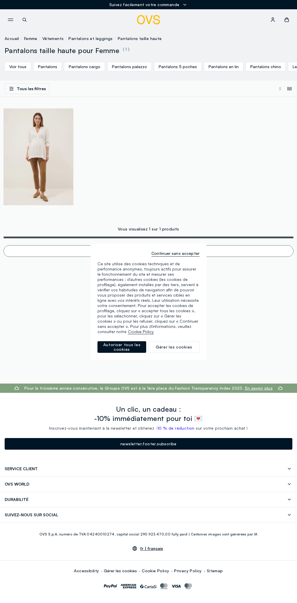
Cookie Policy (155, 570)
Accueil (12, 38)
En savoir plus (259, 388)
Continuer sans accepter (175, 253)
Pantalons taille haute (140, 38)
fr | (151, 548)
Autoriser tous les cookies (122, 347)
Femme (30, 38)
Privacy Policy (188, 570)
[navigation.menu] (10, 20)
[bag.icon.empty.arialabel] (287, 20)
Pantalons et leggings (90, 38)
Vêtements (53, 38)
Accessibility (86, 570)
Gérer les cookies (120, 570)
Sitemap (215, 570)
